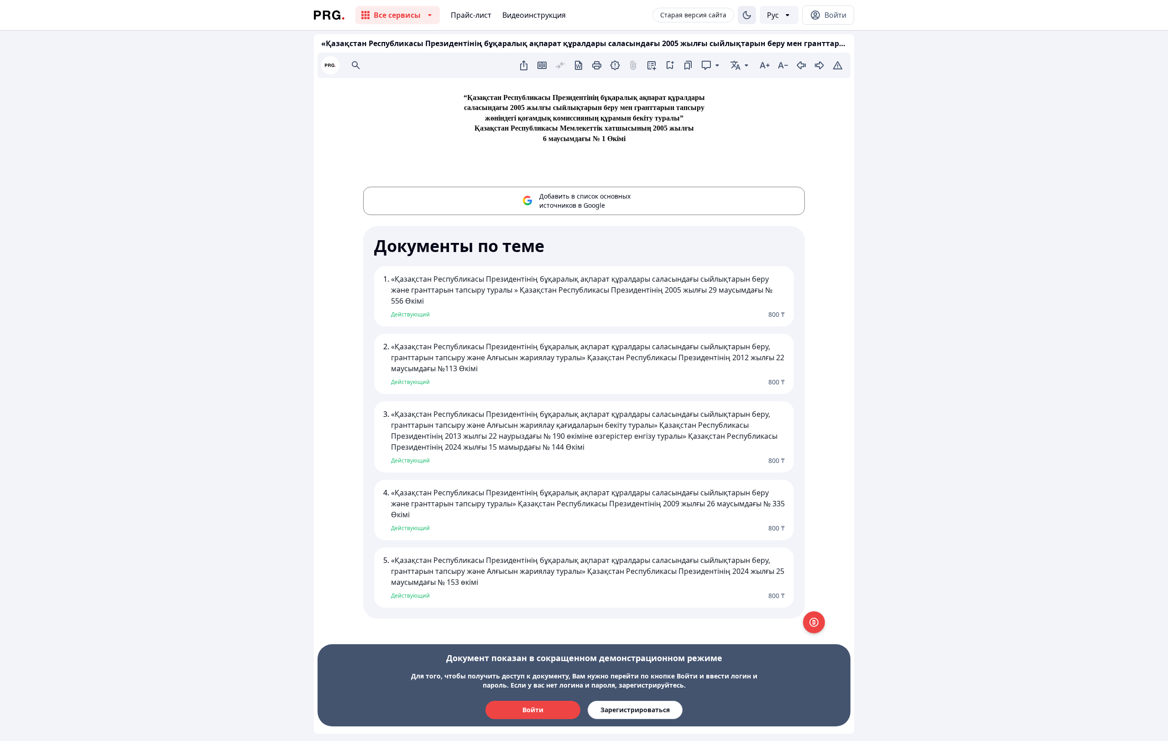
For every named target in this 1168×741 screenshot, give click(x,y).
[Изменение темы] (747, 15)
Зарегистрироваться (635, 709)
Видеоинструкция (534, 15)
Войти (532, 709)
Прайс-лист (471, 15)
